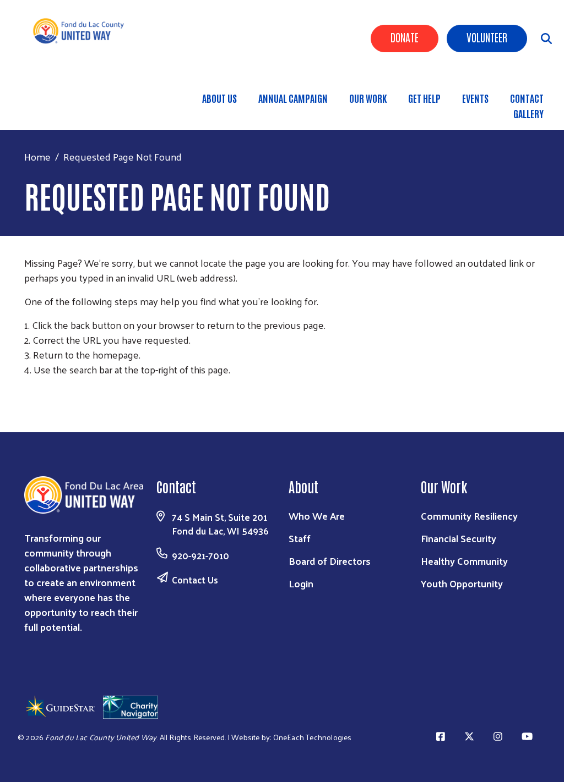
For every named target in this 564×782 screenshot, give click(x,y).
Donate (405, 37)
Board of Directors (330, 560)
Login (301, 583)
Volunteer (487, 37)
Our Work (368, 97)
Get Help (424, 97)
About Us (219, 97)
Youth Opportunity (462, 583)
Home (37, 156)
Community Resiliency (469, 515)
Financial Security (458, 538)
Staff (300, 538)
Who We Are (317, 515)
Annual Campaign (293, 97)
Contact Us (195, 579)
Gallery (528, 113)
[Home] (83, 31)
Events (475, 97)
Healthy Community (464, 560)
